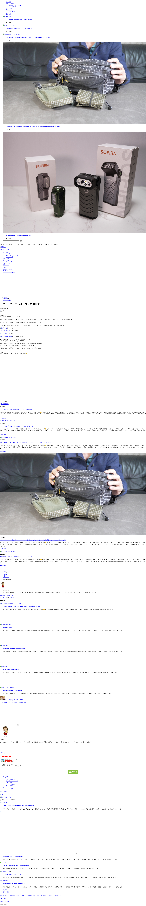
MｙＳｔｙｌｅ (7, 253)
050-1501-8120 (4, 249)
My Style (2, 595)
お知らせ (5, 776)
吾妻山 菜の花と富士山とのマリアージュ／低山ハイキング (16, 556)
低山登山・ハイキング (12, 781)
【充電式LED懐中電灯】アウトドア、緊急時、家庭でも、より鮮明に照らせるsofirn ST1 (23, 606)
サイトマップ (6, 892)
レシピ (6, 597)
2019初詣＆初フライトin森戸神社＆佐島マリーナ (14, 648)
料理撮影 (11, 597)
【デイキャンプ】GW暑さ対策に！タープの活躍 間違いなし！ (20, 28)
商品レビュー (6, 260)
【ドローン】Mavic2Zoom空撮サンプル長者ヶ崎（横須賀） (16, 865)
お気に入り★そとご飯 (12, 255)
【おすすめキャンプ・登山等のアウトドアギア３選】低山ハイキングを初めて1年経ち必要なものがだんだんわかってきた (33, 126)
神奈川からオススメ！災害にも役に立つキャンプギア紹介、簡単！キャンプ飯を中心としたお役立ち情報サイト (30, 895)
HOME (5, 889)
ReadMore (3, 418)
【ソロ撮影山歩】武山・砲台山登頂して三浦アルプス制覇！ (19, 19)
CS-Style (3, 898)
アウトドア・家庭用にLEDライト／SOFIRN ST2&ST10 (18, 235)
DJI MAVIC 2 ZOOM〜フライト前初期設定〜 (13, 856)
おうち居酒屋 (9, 785)
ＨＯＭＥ (5, 252)
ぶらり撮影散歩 (10, 779)
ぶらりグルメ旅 (10, 784)
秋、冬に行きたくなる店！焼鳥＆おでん (12, 669)
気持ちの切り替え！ (7, 627)
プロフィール (6, 263)
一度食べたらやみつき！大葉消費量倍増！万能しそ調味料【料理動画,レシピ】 (20, 805)
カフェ (2, 597)
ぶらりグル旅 (9, 257)
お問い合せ (6, 265)
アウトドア (6, 258)
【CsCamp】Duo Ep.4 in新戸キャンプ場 (12, 874)
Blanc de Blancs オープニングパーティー (12, 690)
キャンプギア (9, 261)
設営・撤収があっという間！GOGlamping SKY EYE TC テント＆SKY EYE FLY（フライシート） (28, 37)
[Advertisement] (45, 284)
